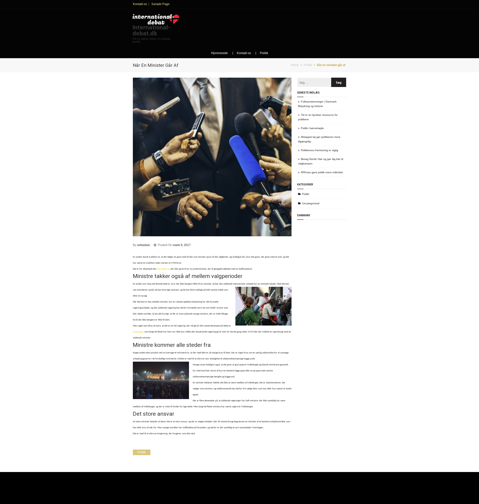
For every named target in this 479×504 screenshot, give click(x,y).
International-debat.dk (151, 30)
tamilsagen (138, 332)
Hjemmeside (219, 53)
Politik (264, 53)
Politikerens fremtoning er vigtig (319, 150)
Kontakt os (140, 4)
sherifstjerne (163, 269)
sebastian (143, 245)
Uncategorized (310, 203)
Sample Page (160, 4)
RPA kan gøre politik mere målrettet (322, 172)
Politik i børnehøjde (312, 128)
